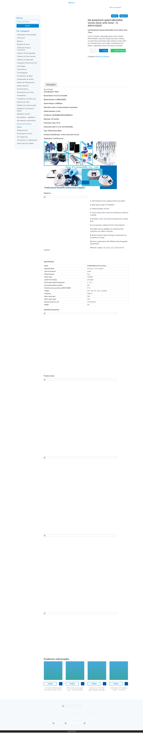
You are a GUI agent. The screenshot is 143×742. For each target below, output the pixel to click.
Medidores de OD (23, 114)
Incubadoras (21, 95)
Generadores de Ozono (25, 92)
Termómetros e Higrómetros (27, 140)
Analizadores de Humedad (26, 34)
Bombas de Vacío (23, 44)
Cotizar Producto (119, 50)
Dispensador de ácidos (25, 79)
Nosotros (46, 7)
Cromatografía (22, 73)
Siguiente (123, 16)
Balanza (20, 41)
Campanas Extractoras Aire (27, 63)
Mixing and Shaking (24, 124)
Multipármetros (22, 130)
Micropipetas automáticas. (26, 120)
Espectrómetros (23, 86)
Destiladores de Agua (24, 76)
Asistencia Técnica (85, 7)
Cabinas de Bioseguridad (26, 53)
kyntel (88, 723)
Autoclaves (21, 38)
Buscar (27, 26)
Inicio (38, 7)
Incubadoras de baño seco (26, 99)
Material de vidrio (23, 102)
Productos (56, 7)
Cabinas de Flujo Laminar (26, 56)
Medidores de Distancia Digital (25, 110)
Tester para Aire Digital (25, 143)
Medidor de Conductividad (26, 105)
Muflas (19, 127)
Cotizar (105, 50)
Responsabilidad (69, 7)
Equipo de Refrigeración (25, 82)
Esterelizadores (22, 89)
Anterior (114, 16)
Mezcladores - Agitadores (26, 117)
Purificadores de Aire (24, 133)
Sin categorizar (22, 137)
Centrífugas (21, 66)
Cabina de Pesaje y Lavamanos (24, 49)
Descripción (50, 84)
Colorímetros (21, 69)
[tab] (51, 85)
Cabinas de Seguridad (25, 59)
